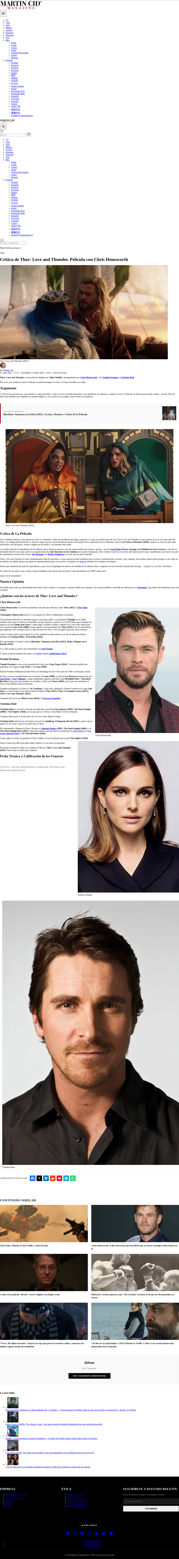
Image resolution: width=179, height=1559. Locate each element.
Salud (13, 50)
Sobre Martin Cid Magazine (17, 1495)
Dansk (14, 73)
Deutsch (14, 68)
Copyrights (92, 1547)
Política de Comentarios (76, 1504)
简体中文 (15, 109)
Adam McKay (78, 731)
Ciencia (9, 30)
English (14, 63)
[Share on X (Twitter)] (39, 1178)
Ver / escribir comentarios (89, 1376)
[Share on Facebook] (32, 1178)
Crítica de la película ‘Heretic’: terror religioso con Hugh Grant (30, 1294)
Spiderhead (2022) (58, 653)
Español (9, 60)
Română (15, 96)
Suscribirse (151, 1509)
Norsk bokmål (17, 86)
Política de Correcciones (76, 1501)
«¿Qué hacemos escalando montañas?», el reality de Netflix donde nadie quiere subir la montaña (54, 1438)
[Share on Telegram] (66, 1178)
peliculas (15, 767)
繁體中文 (15, 113)
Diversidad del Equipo (76, 1506)
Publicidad (10, 1501)
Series (8, 1424)
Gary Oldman (18, 679)
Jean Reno (5, 679)
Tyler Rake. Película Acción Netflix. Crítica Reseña (24, 1245)
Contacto (9, 1506)
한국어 (14, 83)
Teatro (14, 55)
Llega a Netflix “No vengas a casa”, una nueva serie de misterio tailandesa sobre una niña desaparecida (56, 1424)
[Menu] (3, 13)
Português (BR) (18, 94)
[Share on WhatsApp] (73, 1178)
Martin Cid (8, 370)
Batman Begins (49, 728)
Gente (14, 45)
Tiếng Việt (15, 106)
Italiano (14, 78)
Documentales (12, 1410)
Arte (8, 38)
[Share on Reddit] (53, 1178)
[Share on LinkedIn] (46, 1178)
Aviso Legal (92, 1542)
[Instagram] (89, 1534)
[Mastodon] (104, 1534)
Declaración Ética (74, 1497)
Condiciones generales (92, 1541)
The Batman (37, 554)
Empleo (9, 1504)
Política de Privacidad (92, 1546)
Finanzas (9, 33)
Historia (14, 58)
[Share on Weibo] (59, 1178)
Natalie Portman (110, 377)
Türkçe (14, 104)
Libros (14, 48)
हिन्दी (13, 75)
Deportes (10, 35)
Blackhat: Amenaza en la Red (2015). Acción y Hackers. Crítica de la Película (45, 414)
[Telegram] (111, 1534)
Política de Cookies (92, 1544)
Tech (8, 25)
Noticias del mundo (19, 53)
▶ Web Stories (89, 1525)
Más (7, 40)
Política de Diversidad (76, 1499)
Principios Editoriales (75, 1495)
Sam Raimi (115, 549)
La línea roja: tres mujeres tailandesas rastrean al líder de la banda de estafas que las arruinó (50, 1467)
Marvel (83, 561)
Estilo (13, 43)
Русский (15, 99)
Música (9, 27)
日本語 (14, 80)
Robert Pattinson (56, 554)
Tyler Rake (82, 607)
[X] (75, 1534)
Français (15, 70)
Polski (14, 89)
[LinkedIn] (82, 1534)
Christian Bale (127, 377)
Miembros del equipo (14, 1499)
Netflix (39, 653)
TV (7, 20)
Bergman (142, 587)
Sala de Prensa (11, 1497)
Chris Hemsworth (88, 377)
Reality (9, 1438)
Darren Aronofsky (52, 698)
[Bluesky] (96, 1534)
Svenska (15, 101)
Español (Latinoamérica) (22, 115)
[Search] (3, 126)
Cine (8, 22)
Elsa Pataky (47, 649)
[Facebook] (67, 1534)
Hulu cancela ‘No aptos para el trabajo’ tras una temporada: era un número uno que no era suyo (52, 1452)
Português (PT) (18, 91)
